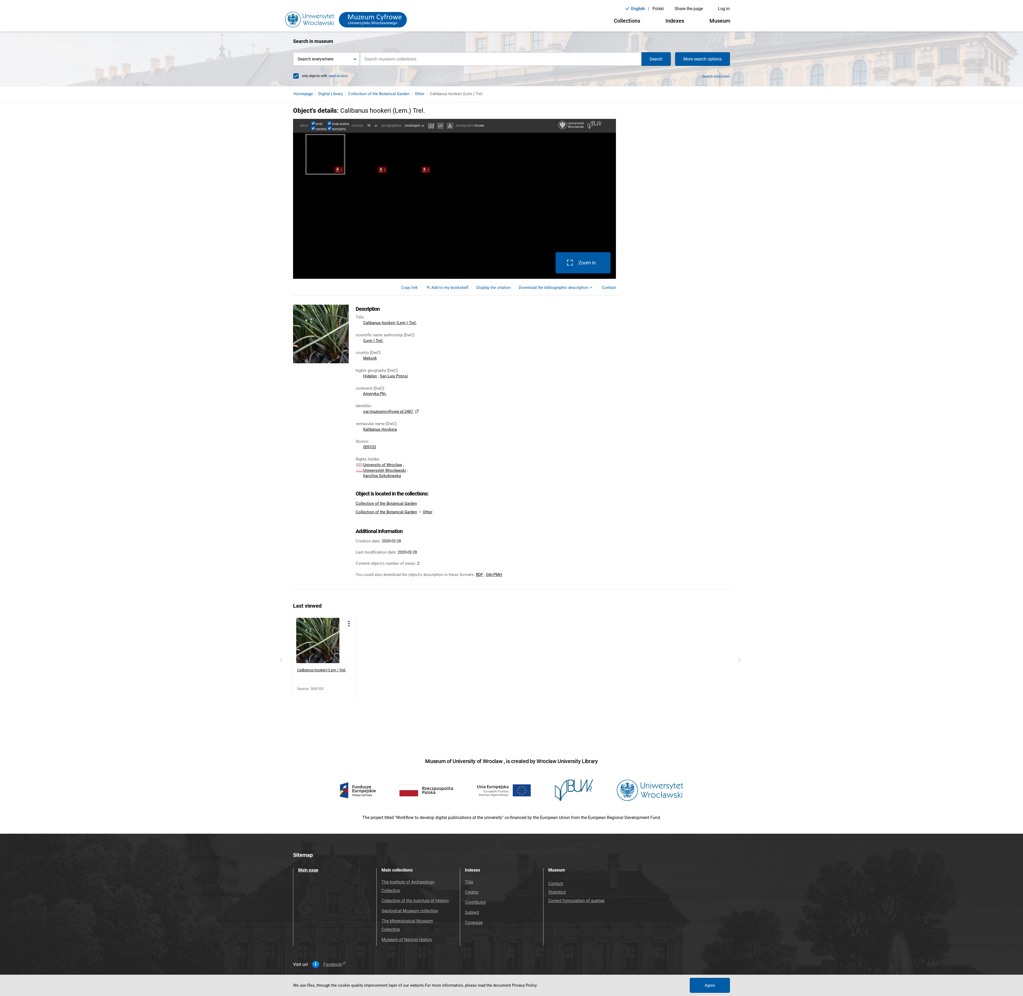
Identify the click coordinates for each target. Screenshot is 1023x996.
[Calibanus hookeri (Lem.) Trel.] (319, 640)
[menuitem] (409, 287)
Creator (471, 892)
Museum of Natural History (406, 939)
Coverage (473, 922)
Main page (308, 870)
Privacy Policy (524, 985)
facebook (332, 964)
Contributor (475, 902)
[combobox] (501, 59)
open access (338, 76)
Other (419, 93)
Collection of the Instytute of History (415, 900)
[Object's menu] (349, 623)
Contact (555, 883)
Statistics (557, 892)
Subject (472, 912)
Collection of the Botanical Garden (378, 93)
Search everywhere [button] (315, 59)
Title (469, 882)
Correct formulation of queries (576, 900)
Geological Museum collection (409, 910)
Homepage (303, 93)
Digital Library (330, 93)
